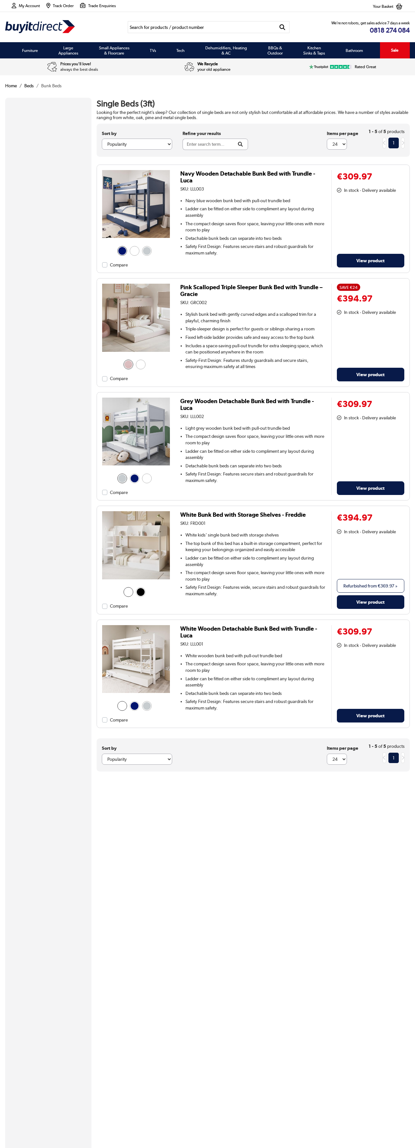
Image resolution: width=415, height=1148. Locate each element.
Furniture (30, 50)
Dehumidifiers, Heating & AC (226, 50)
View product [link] (370, 260)
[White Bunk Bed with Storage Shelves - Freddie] (136, 579)
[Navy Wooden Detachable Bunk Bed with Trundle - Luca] (136, 238)
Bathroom (354, 50)
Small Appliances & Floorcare (114, 50)
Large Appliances (68, 50)
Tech (180, 50)
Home (11, 85)
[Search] (283, 27)
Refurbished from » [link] (370, 586)
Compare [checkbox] (119, 264)
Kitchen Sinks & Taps (314, 50)
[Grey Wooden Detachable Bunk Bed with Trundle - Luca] (136, 465)
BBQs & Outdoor (275, 50)
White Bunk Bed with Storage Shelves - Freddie (243, 514)
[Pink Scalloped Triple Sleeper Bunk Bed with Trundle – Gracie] (136, 351)
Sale (394, 50)
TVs (153, 50)
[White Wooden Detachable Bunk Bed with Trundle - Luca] (136, 693)
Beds (29, 85)
